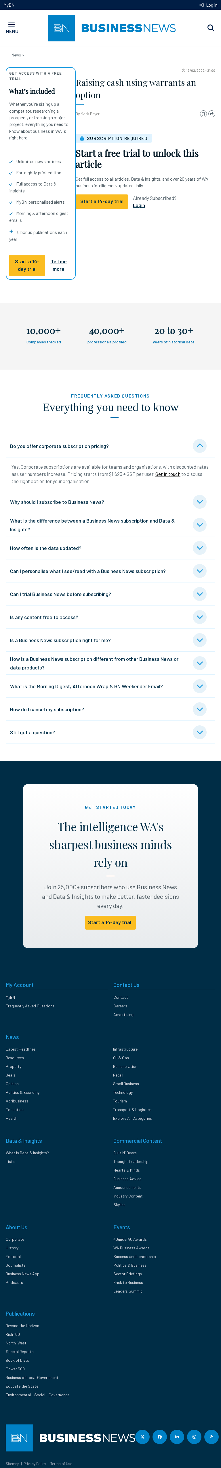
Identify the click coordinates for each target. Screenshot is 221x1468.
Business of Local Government (32, 1377)
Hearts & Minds (126, 1170)
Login (139, 205)
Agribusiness (17, 1100)
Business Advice (127, 1178)
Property (13, 1066)
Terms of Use (61, 1463)
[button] (211, 28)
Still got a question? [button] (32, 732)
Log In (211, 4)
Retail (118, 1074)
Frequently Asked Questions (30, 1005)
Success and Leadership (134, 1256)
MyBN (8, 4)
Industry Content (128, 1195)
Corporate (15, 1239)
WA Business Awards (131, 1247)
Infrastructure (125, 1049)
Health (11, 1118)
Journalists (16, 1265)
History (12, 1247)
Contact (120, 997)
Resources (15, 1057)
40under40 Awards (130, 1239)
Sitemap (12, 1463)
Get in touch (167, 474)
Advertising (123, 1014)
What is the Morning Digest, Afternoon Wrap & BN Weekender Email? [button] (86, 686)
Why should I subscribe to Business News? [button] (57, 502)
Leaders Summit (127, 1291)
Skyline (119, 1204)
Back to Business (128, 1282)
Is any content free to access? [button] (44, 617)
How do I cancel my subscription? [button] (47, 709)
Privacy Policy (35, 1463)
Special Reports (20, 1351)
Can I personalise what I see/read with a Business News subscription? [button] (88, 571)
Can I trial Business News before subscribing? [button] (60, 594)
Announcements (127, 1187)
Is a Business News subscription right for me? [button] (60, 640)
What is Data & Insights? (27, 1152)
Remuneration (125, 1066)
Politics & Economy (22, 1092)
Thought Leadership (130, 1161)
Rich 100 (13, 1334)
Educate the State (22, 1386)
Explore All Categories (132, 1118)
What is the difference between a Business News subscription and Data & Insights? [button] (92, 524)
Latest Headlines (21, 1049)
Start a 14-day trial (27, 265)
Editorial (13, 1256)
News (17, 54)
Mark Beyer (90, 113)
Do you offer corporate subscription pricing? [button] (59, 446)
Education (15, 1109)
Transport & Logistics (132, 1109)
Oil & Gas (121, 1057)
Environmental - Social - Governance (37, 1394)
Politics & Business (129, 1265)
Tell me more (59, 265)
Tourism (120, 1100)
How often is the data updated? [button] (45, 548)
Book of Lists (17, 1360)
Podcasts (14, 1282)
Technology (123, 1092)
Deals (10, 1074)
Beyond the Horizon (22, 1325)
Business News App (22, 1273)
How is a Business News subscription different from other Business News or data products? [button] (94, 663)
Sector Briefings (127, 1273)
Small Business (126, 1083)
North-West (16, 1342)
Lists (10, 1161)
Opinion (12, 1083)
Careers (120, 1005)
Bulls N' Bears (125, 1152)
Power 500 (15, 1368)
